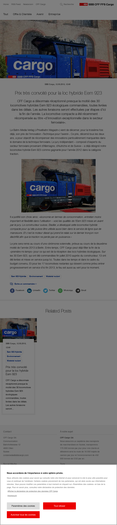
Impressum (12, 496)
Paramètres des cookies (23, 506)
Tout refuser (59, 506)
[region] (58, 494)
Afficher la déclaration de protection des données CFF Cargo (33, 491)
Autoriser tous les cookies (23, 514)
